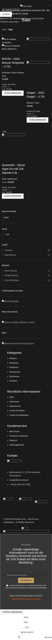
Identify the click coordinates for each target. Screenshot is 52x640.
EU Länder (23, 14)
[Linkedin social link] (29, 2)
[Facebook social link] (22, 2)
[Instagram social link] (26, 2)
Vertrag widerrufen (12, 612)
